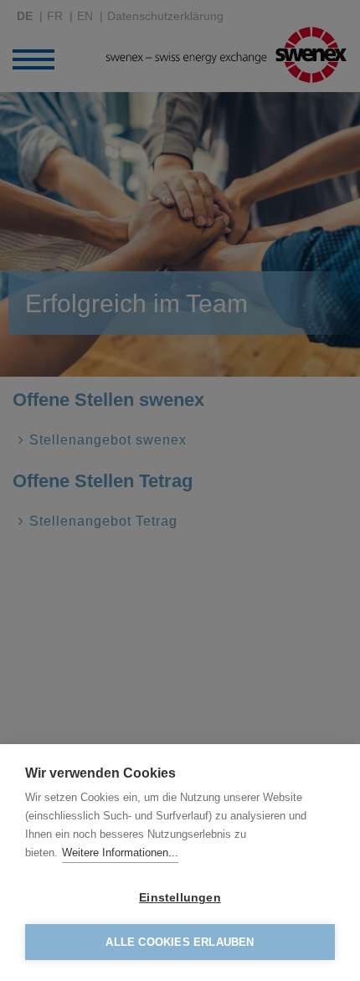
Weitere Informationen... (120, 852)
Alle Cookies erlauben (179, 942)
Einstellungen (180, 897)
